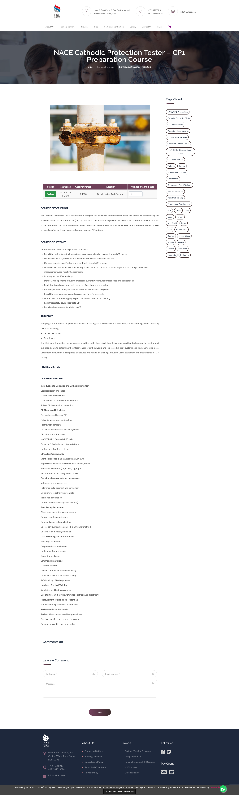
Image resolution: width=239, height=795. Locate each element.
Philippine (184, 255)
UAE (169, 210)
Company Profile (132, 756)
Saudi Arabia (181, 229)
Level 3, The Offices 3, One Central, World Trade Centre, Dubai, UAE (112, 12)
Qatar (169, 217)
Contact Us (146, 27)
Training (171, 166)
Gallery (133, 27)
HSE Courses (130, 767)
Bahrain (170, 236)
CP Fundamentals (175, 124)
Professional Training (176, 172)
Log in (160, 27)
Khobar (170, 248)
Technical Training (175, 191)
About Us (50, 27)
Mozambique (184, 236)
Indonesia (171, 255)
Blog (96, 27)
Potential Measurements (178, 131)
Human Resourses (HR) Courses (139, 761)
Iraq (187, 210)
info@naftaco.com (188, 12)
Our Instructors (132, 772)
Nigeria (170, 242)
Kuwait (180, 217)
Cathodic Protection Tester (179, 118)
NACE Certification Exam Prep (180, 151)
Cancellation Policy (94, 761)
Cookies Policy (217, 787)
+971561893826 (155, 13)
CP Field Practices (175, 159)
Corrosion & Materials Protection (135, 66)
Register (50, 194)
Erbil (169, 229)
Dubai (178, 210)
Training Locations (93, 756)
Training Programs (67, 27)
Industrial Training (175, 198)
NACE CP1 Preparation (177, 112)
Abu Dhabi (172, 223)
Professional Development (178, 204)
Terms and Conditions (95, 767)
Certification (172, 178)
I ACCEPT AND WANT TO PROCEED (119, 791)
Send (100, 712)
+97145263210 (154, 10)
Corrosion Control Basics (178, 143)
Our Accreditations (94, 751)
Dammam (182, 248)
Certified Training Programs (137, 751)
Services (84, 27)
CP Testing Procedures (177, 137)
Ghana (181, 242)
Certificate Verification (114, 27)
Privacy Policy (91, 772)
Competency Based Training (179, 185)
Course (182, 166)
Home (90, 66)
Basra (183, 223)
